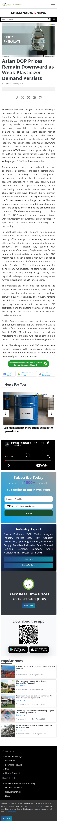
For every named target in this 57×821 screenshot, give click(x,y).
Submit (28, 513)
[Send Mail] (34, 97)
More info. (12, 811)
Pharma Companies (14, 787)
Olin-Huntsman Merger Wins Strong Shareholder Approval (31, 682)
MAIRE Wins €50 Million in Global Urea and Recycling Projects (34, 726)
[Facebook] (17, 97)
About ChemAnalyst (14, 756)
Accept (6, 818)
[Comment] (40, 97)
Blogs (7, 796)
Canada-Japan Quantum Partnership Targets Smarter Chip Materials (35, 712)
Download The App (13, 765)
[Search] (49, 19)
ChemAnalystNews (28, 13)
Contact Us (10, 760)
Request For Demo (28, 565)
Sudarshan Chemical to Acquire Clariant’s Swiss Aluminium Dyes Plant (34, 697)
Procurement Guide (14, 792)
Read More (28, 605)
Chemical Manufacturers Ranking (20, 783)
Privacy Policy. (33, 806)
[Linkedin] (28, 97)
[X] (23, 97)
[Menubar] (53, 5)
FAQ (7, 769)
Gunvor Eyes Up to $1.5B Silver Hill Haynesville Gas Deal (35, 667)
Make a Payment (12, 773)
